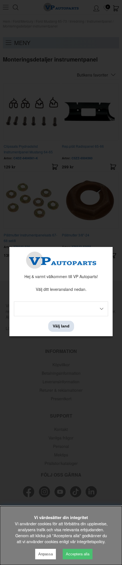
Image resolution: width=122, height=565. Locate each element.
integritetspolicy (90, 541)
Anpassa (45, 554)
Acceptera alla (77, 554)
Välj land (61, 326)
